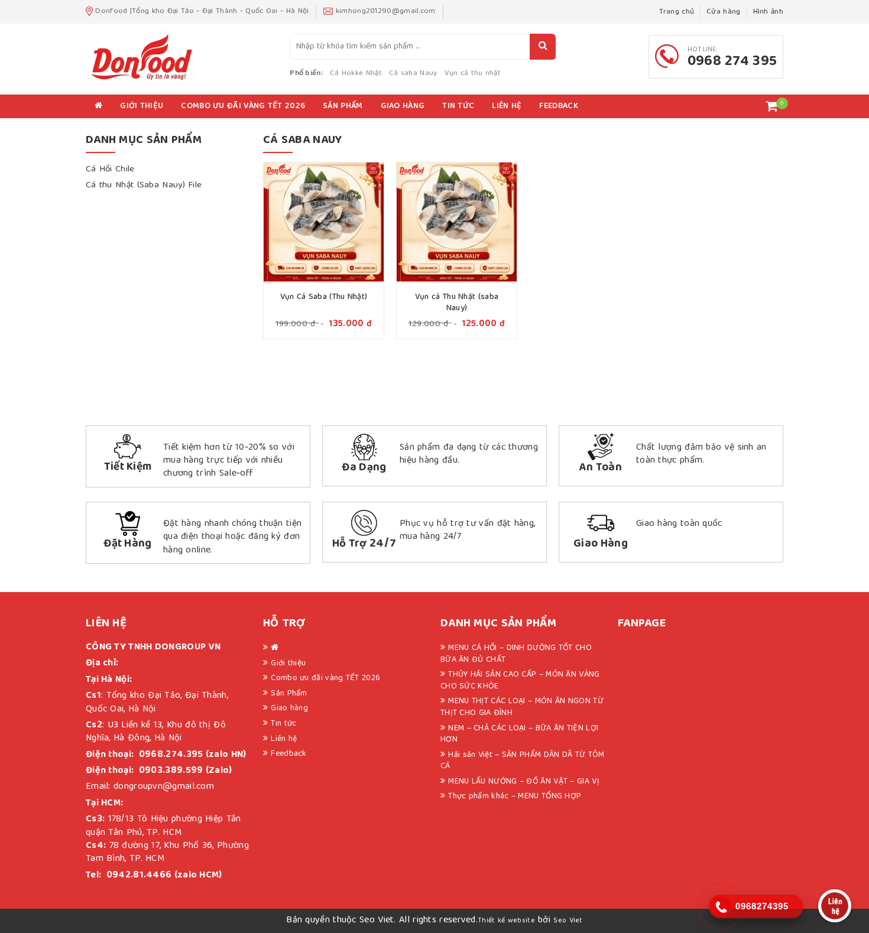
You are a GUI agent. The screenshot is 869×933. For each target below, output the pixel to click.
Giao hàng (403, 106)
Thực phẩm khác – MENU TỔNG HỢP (514, 796)
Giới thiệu (141, 106)
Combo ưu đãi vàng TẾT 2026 (243, 106)
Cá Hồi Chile (110, 169)
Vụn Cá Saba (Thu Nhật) (324, 297)
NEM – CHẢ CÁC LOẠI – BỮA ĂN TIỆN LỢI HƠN (519, 734)
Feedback (558, 106)
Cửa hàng (723, 12)
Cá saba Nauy (413, 73)
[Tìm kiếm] (543, 47)
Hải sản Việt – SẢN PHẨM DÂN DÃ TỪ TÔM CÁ (522, 761)
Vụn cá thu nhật (473, 73)
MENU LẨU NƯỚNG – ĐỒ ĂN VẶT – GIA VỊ (523, 782)
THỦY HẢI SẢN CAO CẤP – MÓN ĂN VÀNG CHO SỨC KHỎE (520, 681)
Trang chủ (676, 12)
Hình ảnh (768, 12)
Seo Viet (567, 921)
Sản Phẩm (342, 106)
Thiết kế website (506, 921)
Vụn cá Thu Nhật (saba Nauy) (456, 303)
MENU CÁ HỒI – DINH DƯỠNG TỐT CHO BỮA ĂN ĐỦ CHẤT (516, 654)
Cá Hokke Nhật (356, 73)
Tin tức (458, 106)
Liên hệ (506, 106)
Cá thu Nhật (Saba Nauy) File (144, 185)
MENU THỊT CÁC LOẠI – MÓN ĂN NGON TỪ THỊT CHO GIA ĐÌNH (522, 707)
